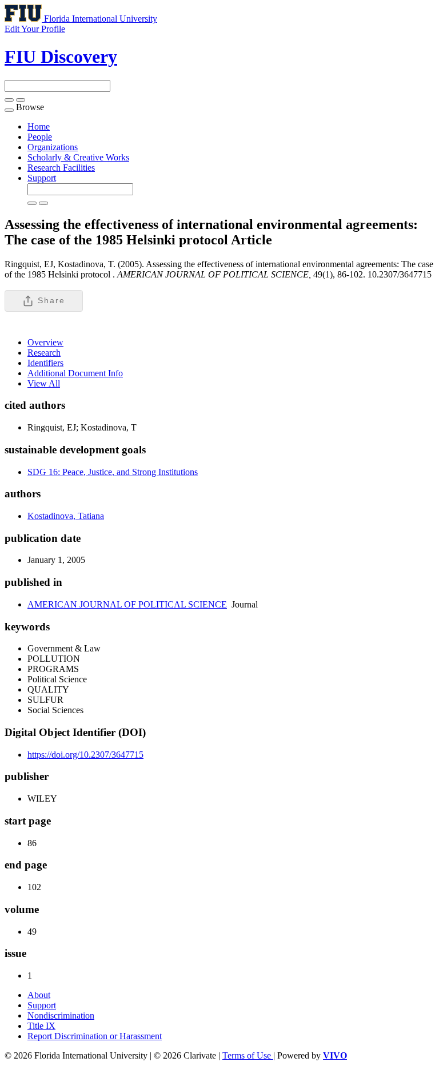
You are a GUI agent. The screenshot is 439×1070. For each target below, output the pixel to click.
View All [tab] (43, 383)
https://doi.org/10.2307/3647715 (85, 754)
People (39, 137)
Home (38, 126)
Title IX (41, 1026)
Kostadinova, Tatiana (65, 516)
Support (41, 178)
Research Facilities (61, 167)
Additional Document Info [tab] (75, 373)
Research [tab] (44, 352)
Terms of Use (247, 1055)
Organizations (52, 147)
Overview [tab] (45, 342)
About (38, 995)
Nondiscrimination (60, 1015)
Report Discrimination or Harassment (94, 1036)
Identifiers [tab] (45, 363)
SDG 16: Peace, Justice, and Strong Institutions (112, 472)
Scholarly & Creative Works (78, 157)
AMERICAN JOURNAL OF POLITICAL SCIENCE (127, 604)
